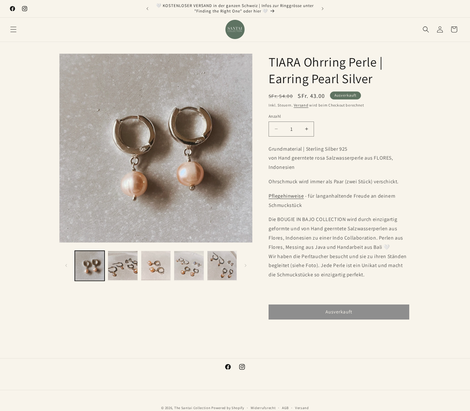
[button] (13, 29)
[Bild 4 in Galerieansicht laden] (189, 266)
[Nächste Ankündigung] (323, 9)
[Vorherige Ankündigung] (147, 9)
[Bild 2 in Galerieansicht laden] (122, 266)
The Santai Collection (192, 408)
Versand (301, 105)
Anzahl (275, 116)
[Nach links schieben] (66, 265)
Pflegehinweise (286, 196)
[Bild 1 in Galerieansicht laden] (90, 266)
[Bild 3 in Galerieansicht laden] (156, 266)
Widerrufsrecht (263, 408)
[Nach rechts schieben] (246, 265)
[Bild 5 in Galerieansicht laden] (222, 266)
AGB (285, 408)
